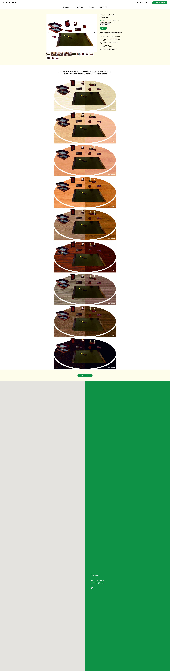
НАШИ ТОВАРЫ (79, 7)
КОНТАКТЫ (103, 7)
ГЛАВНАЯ (66, 7)
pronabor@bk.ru (97, 583)
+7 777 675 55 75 (97, 580)
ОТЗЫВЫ (92, 7)
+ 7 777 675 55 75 (142, 2)
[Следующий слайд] (95, 33)
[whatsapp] (92, 588)
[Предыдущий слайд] (49, 33)
